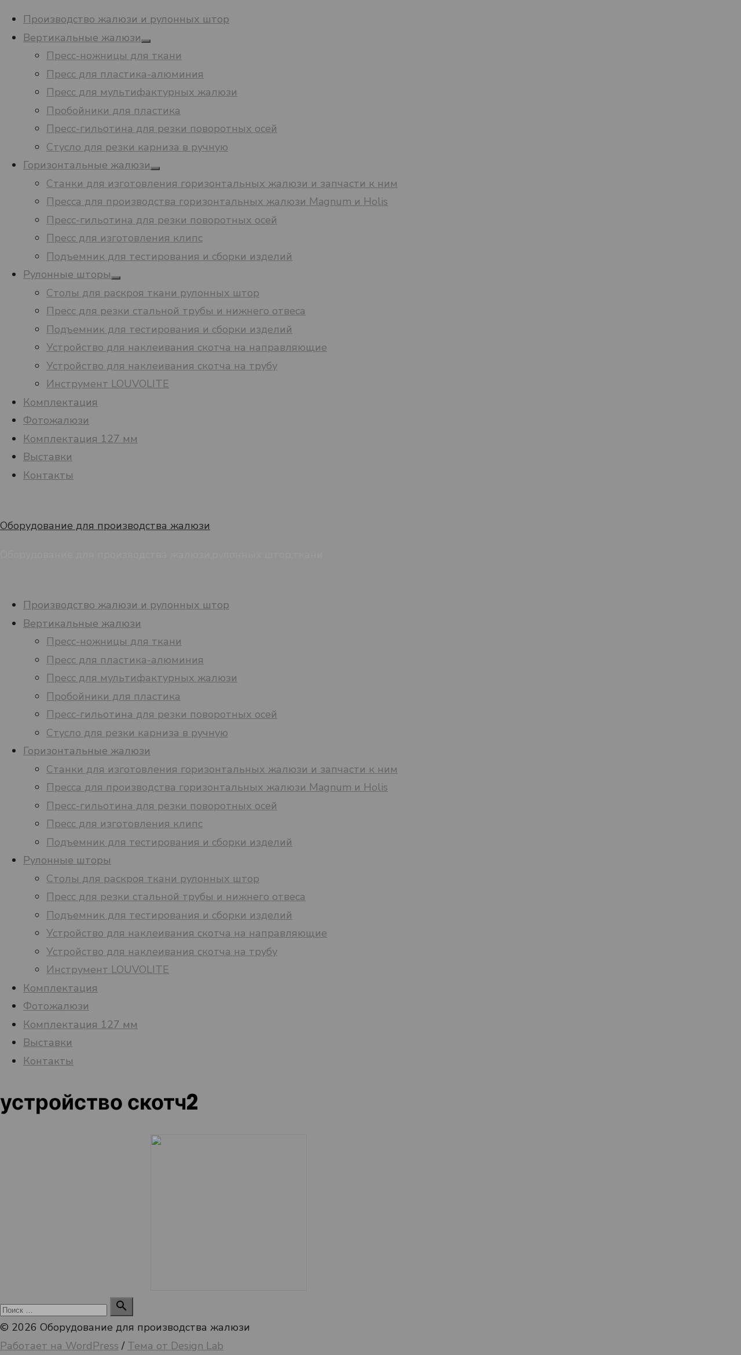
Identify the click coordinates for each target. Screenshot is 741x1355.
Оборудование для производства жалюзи (105, 526)
